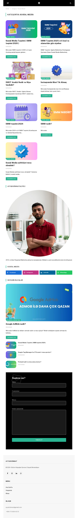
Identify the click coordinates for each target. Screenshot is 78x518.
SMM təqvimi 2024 (14, 124)
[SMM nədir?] (56, 112)
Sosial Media (10, 37)
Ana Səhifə (9, 487)
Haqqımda (9, 490)
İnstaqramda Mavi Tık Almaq (53, 82)
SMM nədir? (46, 124)
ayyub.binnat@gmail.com (14, 507)
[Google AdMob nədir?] (39, 302)
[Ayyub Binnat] (39, 3)
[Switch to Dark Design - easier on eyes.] (70, 3)
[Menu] (8, 3)
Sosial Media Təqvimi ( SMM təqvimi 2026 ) (18, 42)
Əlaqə (7, 493)
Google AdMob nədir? (16, 324)
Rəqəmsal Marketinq (13, 320)
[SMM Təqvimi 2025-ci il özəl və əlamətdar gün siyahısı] (56, 29)
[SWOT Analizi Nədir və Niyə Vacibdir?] (21, 71)
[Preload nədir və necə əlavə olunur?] (11, 364)
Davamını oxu (11, 56)
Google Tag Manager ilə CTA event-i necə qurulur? (34, 352)
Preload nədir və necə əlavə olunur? (29, 362)
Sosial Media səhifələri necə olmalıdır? (18, 164)
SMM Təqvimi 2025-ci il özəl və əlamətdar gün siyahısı (55, 42)
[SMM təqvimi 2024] (21, 112)
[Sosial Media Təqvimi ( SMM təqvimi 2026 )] (21, 29)
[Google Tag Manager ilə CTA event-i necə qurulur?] (11, 354)
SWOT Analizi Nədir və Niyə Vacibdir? (18, 83)
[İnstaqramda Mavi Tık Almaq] (56, 71)
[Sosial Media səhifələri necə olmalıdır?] (21, 151)
